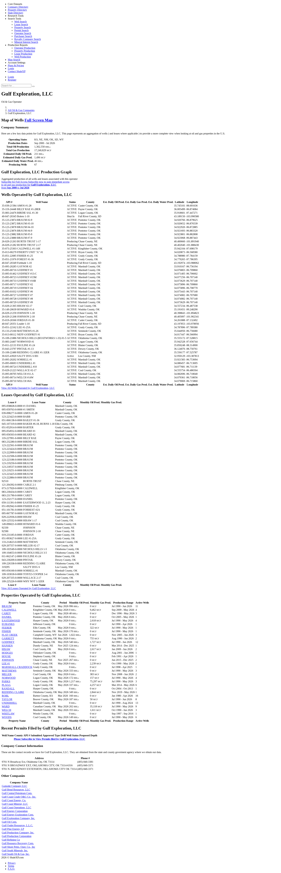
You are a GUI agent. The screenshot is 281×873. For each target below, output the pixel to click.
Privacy (12, 863)
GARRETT (8, 638)
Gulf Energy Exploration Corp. (18, 814)
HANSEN (7, 645)
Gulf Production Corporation (16, 836)
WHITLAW (8, 713)
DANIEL (7, 617)
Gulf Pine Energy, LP (13, 829)
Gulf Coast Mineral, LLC (15, 804)
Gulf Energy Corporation (15, 811)
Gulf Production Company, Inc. (18, 832)
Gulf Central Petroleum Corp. (17, 793)
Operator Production (24, 48)
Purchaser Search (23, 36)
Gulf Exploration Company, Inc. (18, 818)
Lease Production (23, 53)
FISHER (6, 631)
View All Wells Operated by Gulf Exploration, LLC (28, 388)
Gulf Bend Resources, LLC (16, 789)
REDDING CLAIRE (13, 692)
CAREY (6, 613)
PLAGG (6, 685)
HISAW (6, 649)
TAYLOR (7, 699)
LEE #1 (6, 663)
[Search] (33, 86)
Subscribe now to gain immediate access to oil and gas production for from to (35, 184)
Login (11, 77)
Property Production (24, 50)
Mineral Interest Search (26, 42)
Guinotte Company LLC (14, 786)
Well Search (20, 21)
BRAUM (7, 606)
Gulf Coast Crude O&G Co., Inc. (19, 796)
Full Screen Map (39, 120)
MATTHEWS (9, 670)
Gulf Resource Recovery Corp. (18, 843)
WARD (6, 706)
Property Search (22, 27)
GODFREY (8, 642)
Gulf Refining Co (11, 839)
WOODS (7, 717)
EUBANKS (8, 624)
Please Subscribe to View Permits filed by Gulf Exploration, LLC (49, 739)
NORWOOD (9, 677)
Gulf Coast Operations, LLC (16, 807)
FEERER (7, 627)
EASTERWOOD (11, 620)
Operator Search (22, 33)
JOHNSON (8, 660)
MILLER (7, 674)
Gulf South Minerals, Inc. (15, 850)
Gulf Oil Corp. (9, 821)
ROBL (5, 695)
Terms (11, 866)
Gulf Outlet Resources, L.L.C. (17, 825)
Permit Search (21, 30)
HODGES (7, 652)
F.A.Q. (11, 868)
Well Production (22, 56)
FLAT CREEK (10, 634)
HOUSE (6, 656)
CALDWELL (9, 609)
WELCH (6, 710)
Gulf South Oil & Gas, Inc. (16, 854)
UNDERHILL (9, 702)
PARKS (6, 681)
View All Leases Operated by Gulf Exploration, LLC (28, 588)
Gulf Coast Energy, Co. (14, 800)
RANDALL (8, 688)
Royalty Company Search (27, 39)
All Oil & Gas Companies (21, 110)
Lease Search (21, 24)
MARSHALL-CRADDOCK (17, 667)
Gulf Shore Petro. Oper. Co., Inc (18, 847)
